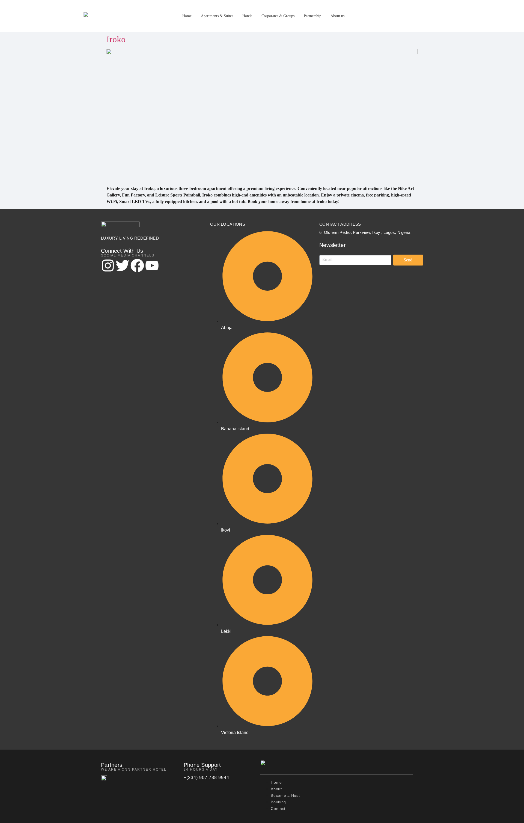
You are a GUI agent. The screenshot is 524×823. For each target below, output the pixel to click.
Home (187, 16)
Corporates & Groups (277, 16)
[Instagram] (108, 267)
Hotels (247, 16)
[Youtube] (152, 267)
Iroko (116, 39)
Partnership (312, 16)
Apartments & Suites (217, 16)
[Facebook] (137, 267)
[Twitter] (122, 267)
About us (337, 16)
